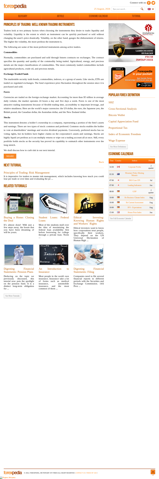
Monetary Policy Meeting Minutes (134, 174)
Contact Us (80, 473)
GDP (134, 191)
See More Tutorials (12, 296)
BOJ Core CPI (134, 180)
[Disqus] (54, 340)
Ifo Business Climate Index (135, 197)
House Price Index (134, 212)
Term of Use (91, 473)
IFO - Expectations (135, 207)
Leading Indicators (134, 185)
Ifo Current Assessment (134, 202)
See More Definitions (118, 147)
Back (101, 162)
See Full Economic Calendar (120, 218)
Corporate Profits (134, 167)
